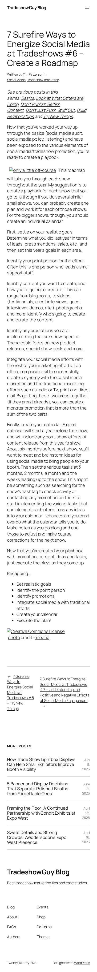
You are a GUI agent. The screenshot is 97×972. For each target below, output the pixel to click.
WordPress (82, 962)
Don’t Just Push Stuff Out (50, 110)
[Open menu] (87, 8)
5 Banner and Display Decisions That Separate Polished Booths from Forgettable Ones (37, 788)
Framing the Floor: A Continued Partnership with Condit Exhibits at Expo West (41, 813)
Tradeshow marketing (43, 80)
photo (14, 637)
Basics (27, 98)
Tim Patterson (33, 74)
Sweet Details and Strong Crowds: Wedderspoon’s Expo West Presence (36, 837)
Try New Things (58, 116)
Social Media (16, 80)
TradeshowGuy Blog (26, 7)
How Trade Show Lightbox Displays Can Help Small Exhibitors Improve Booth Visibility (41, 764)
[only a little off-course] (32, 170)
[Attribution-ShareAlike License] (36, 631)
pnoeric (41, 637)
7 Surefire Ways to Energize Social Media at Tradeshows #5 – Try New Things (20, 692)
